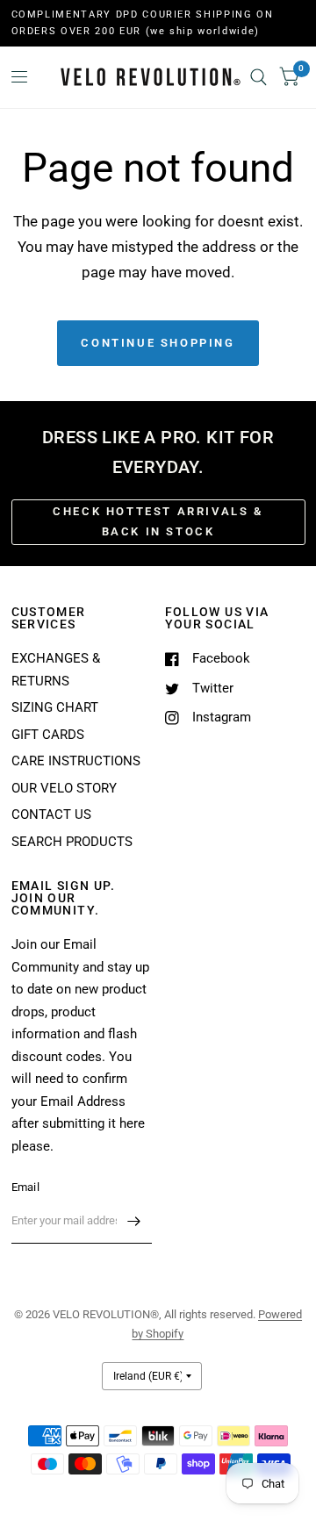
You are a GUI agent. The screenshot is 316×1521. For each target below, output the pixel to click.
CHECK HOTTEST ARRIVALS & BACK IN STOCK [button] (157, 521)
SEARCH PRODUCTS (72, 842)
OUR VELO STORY (64, 788)
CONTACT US (51, 814)
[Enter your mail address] (134, 1221)
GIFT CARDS (47, 735)
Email (25, 1187)
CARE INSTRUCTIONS (75, 761)
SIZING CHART (54, 707)
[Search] (258, 77)
